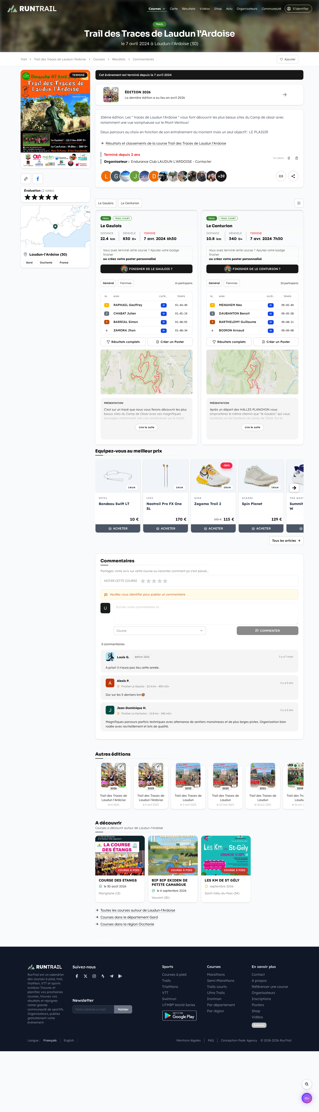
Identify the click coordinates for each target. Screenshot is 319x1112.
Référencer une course (270, 986)
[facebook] (38, 179)
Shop (218, 9)
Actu (229, 9)
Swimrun (169, 999)
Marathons (216, 974)
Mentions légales (188, 1040)
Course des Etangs (118, 880)
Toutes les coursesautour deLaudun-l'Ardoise (137, 910)
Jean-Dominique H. (131, 708)
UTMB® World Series (178, 1005)
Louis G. (123, 657)
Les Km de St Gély (222, 880)
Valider (123, 1009)
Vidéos (205, 9)
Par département (221, 1005)
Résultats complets (125, 342)
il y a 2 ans (286, 682)
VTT (165, 992)
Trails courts (217, 986)
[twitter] (85, 976)
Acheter (120, 528)
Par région (215, 1011)
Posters (258, 1005)
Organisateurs (247, 9)
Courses (155, 9)
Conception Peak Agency (239, 1040)
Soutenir (259, 1025)
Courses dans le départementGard (129, 917)
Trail (24, 59)
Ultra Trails (216, 992)
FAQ (211, 1040)
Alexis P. (123, 681)
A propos (259, 980)
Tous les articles (284, 541)
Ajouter (290, 59)
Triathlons (170, 986)
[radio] (27, 197)
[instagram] (94, 976)
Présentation (113, 403)
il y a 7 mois (286, 656)
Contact (258, 974)
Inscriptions (261, 999)
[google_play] (120, 976)
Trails (166, 980)
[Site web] (26, 179)
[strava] (103, 976)
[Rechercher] (307, 1084)
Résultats (188, 9)
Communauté (271, 9)
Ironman (214, 999)
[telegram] (111, 976)
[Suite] (294, 488)
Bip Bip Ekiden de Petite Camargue (169, 882)
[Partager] (293, 176)
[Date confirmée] (100, 886)
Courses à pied (174, 974)
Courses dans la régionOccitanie (127, 924)
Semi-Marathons (220, 980)
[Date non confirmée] (206, 886)
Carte (174, 9)
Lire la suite (146, 427)
